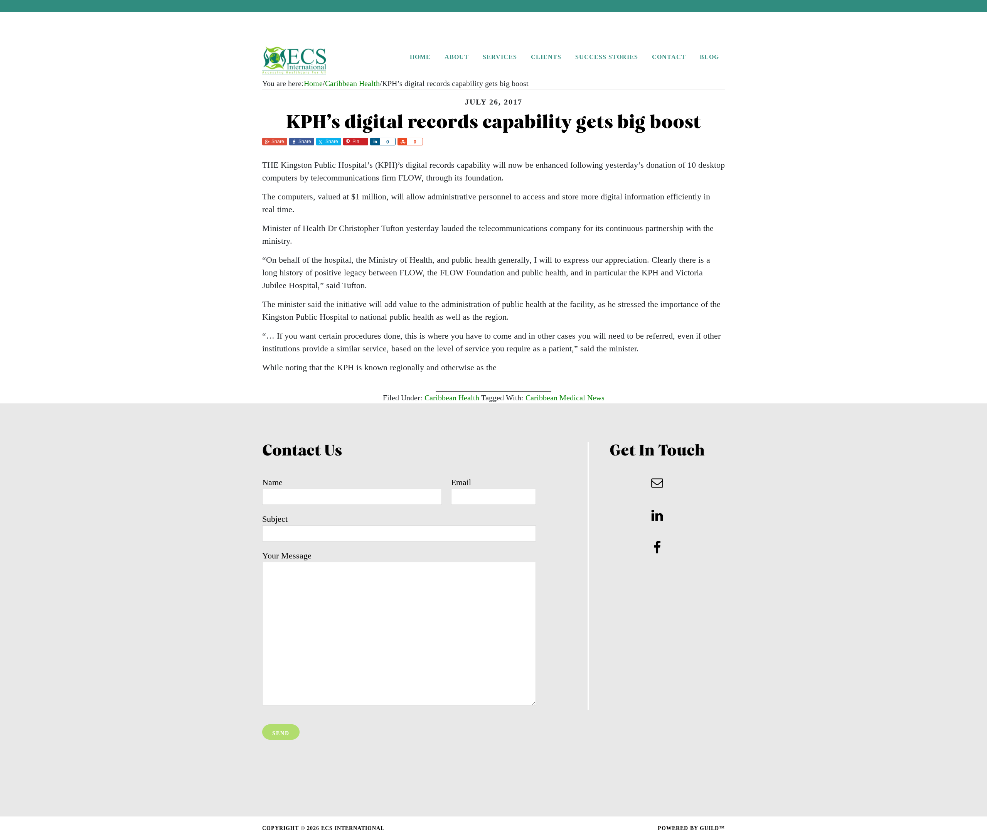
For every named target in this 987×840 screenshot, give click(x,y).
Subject (275, 519)
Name (272, 482)
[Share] (374, 141)
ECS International (310, 61)
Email (461, 482)
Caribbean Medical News (565, 397)
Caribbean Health (451, 397)
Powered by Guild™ (691, 828)
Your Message (287, 555)
